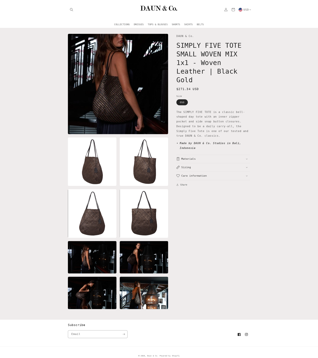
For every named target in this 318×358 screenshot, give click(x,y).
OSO (182, 102)
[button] (71, 9)
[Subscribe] (123, 334)
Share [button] (183, 184)
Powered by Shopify (170, 356)
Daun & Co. (152, 356)
